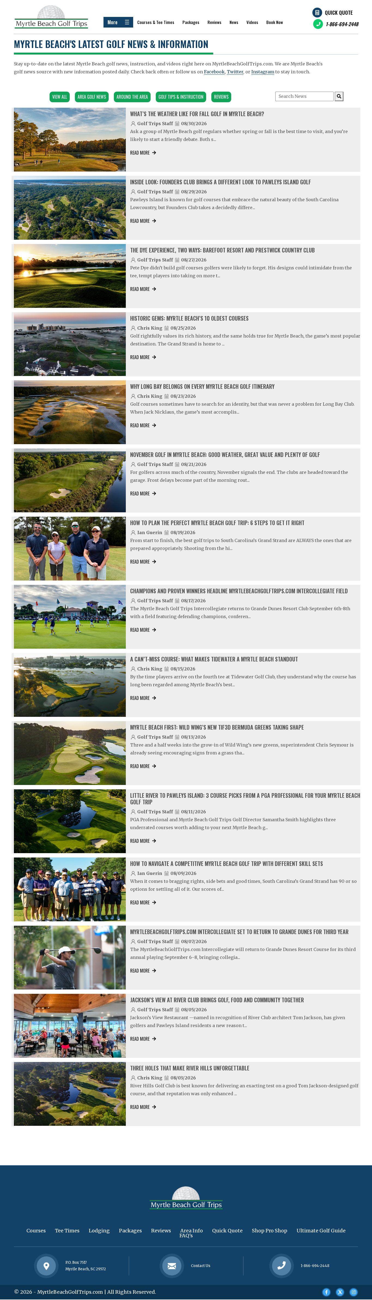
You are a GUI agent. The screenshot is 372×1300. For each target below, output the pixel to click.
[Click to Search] (339, 96)
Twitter (235, 71)
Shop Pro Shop (269, 1230)
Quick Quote (339, 12)
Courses (36, 1230)
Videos (252, 22)
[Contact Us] (46, 1266)
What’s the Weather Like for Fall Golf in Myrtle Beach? (197, 113)
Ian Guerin (149, 532)
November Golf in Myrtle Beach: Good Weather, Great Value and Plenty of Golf (225, 454)
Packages (190, 22)
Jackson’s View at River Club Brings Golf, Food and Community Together (217, 1000)
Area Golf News (92, 97)
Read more (140, 152)
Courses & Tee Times (155, 22)
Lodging (99, 1230)
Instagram (262, 71)
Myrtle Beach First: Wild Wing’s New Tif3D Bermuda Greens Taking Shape (217, 727)
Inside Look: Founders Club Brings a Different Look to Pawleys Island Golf (220, 182)
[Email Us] (172, 1266)
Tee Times (67, 1230)
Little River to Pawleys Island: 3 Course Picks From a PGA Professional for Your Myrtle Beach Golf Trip (245, 798)
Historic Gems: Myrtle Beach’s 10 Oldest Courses (189, 318)
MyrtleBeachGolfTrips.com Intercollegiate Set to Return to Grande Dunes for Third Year (239, 931)
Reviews (214, 22)
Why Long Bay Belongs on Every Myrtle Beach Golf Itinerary (202, 386)
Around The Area (132, 97)
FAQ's (186, 1235)
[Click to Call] (282, 1266)
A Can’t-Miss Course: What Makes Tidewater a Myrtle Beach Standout (214, 659)
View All (59, 97)
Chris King (149, 328)
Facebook (214, 71)
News (234, 22)
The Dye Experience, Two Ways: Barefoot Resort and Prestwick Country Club (222, 250)
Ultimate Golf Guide (321, 1230)
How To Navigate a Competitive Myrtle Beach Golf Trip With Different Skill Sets (226, 863)
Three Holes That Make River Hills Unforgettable (189, 1068)
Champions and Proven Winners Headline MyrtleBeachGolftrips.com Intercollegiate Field (239, 591)
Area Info (191, 1230)
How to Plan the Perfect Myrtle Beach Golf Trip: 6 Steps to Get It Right (217, 522)
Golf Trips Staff (155, 123)
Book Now (274, 22)
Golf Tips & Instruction (180, 97)
